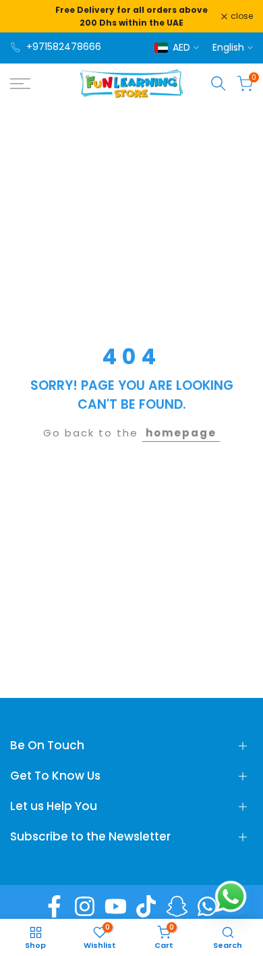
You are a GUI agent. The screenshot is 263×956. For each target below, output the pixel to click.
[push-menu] (20, 83)
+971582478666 (63, 46)
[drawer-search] (218, 83)
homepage (181, 433)
